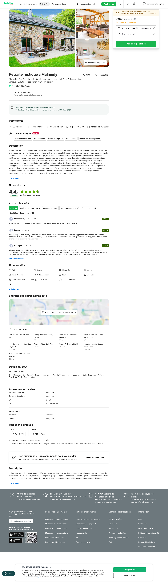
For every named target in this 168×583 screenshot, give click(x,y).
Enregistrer (104, 75)
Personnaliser (130, 575)
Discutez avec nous (95, 457)
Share (88, 74)
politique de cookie (33, 578)
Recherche (109, 4)
